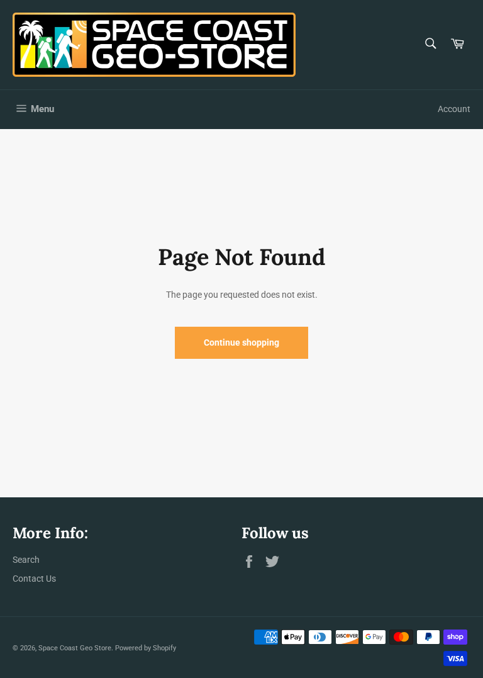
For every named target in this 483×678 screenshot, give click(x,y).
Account (454, 109)
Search (26, 560)
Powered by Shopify (145, 648)
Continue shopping (241, 342)
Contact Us (34, 578)
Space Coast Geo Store (74, 648)
